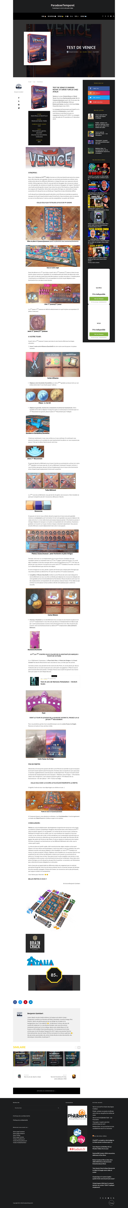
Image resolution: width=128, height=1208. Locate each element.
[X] (105, 16)
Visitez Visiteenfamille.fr (19, 1142)
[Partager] (18, 98)
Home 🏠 (44, 16)
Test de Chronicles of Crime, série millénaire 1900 (59, 1077)
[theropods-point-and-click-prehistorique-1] (91, 142)
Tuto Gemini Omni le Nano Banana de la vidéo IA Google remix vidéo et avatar (104, 1170)
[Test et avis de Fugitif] (71, 1058)
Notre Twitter (16, 1135)
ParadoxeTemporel (62, 5)
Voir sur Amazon (98, 298)
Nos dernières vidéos (100, 1136)
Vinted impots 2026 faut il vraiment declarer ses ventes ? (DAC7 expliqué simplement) (103, 1185)
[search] (58, 1108)
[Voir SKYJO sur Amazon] (98, 313)
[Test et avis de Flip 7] (38, 1058)
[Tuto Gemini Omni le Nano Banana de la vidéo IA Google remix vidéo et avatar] (99, 234)
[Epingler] (18, 104)
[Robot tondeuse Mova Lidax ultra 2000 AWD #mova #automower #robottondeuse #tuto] (99, 217)
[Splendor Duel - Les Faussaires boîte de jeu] (91, 134)
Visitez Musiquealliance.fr (20, 1140)
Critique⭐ (60, 16)
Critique (89, 52)
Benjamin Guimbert (73, 52)
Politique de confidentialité (20, 1120)
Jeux (81, 52)
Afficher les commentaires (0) (45, 1090)
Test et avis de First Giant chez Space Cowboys (101, 116)
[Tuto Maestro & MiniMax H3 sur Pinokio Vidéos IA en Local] (99, 186)
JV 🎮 (71, 16)
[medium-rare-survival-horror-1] (91, 151)
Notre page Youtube (18, 1137)
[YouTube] (110, 16)
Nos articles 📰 (52, 16)
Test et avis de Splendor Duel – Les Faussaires (101, 133)
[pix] (91, 125)
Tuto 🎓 (77, 16)
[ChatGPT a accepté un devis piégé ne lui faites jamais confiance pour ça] (99, 169)
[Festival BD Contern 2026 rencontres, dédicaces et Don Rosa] (99, 201)
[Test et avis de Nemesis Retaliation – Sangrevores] (55, 1058)
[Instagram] (108, 16)
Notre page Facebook (19, 1131)
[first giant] (91, 116)
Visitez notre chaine (93, 262)
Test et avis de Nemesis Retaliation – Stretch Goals (59, 683)
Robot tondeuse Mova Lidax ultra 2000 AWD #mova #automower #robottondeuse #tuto (103, 1161)
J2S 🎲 (66, 16)
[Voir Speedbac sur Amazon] (98, 278)
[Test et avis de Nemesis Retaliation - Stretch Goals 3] (34, 681)
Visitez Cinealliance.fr (19, 1139)
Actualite (85, 52)
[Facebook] (103, 16)
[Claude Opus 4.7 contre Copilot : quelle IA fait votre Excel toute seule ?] (99, 251)
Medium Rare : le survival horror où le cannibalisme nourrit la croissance (102, 151)
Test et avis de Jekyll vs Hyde (32, 1076)
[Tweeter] (18, 101)
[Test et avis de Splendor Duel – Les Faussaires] (21, 1058)
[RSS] (111, 1198)
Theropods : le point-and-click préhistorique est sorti (102, 142)
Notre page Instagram (19, 1133)
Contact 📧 (83, 16)
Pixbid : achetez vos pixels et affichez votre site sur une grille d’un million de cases (102, 125)
